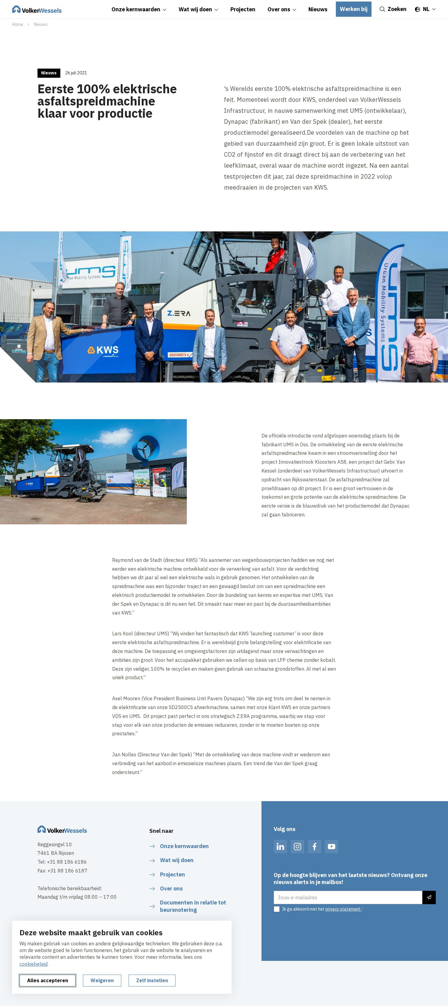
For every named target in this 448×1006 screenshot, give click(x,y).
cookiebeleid (34, 964)
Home (17, 24)
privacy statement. (343, 909)
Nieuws (41, 24)
